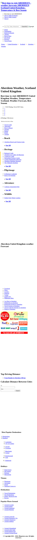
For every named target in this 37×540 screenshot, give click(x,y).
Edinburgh (8, 460)
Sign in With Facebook (10, 15)
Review (6, 498)
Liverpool (8, 448)
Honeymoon (7, 470)
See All (8, 145)
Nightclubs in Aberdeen (11, 303)
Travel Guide (8, 125)
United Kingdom (12, 44)
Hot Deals (7, 37)
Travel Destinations (9, 493)
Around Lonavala (9, 516)
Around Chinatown (9, 520)
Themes (6, 34)
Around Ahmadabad (10, 528)
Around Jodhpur (9, 521)
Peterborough (9, 456)
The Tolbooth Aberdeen (11, 163)
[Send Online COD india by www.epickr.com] (14, 333)
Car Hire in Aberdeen (10, 301)
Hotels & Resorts (9, 33)
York (6, 457)
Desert (6, 484)
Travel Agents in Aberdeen (11, 306)
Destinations (7, 31)
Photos (6, 131)
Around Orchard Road (10, 533)
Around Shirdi (8, 506)
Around (6, 134)
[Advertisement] (18, 65)
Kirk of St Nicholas (9, 175)
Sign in (6, 18)
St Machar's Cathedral (10, 174)
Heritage (6, 473)
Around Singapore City (11, 518)
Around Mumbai (9, 509)
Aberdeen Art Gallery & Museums (14, 155)
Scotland (22, 44)
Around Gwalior (9, 505)
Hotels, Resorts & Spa (10, 496)
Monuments (7, 474)
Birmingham (6, 436)
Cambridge (8, 442)
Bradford (5, 438)
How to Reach (8, 128)
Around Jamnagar (9, 508)
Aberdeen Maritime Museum (12, 161)
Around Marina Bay (10, 531)
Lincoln (7, 446)
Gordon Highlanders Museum (12, 159)
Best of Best (7, 36)
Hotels (6, 133)
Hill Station (7, 471)
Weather (3, 46)
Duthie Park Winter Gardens (12, 198)
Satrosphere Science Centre (12, 158)
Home (6, 29)
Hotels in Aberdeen (9, 309)
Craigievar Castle (9, 156)
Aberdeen (30, 44)
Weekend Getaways (10, 486)
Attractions (7, 126)
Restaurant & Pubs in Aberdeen (13, 304)
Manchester (8, 451)
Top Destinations (9, 495)
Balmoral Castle (8, 153)
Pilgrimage (7, 481)
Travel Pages (8, 41)
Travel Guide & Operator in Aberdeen (15, 307)
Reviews (6, 39)
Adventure (7, 483)
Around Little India (9, 530)
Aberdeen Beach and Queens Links (14, 142)
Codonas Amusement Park (11, 187)
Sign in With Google (10, 17)
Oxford (7, 453)
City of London (9, 443)
